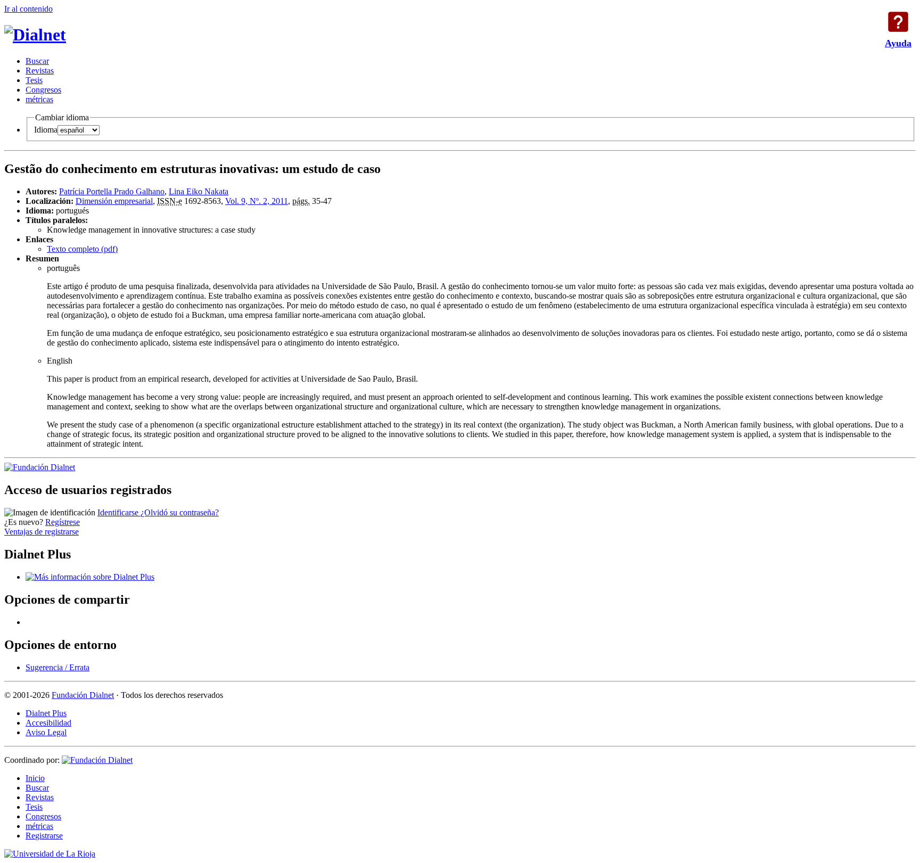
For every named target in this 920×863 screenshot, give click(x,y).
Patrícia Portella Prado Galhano (112, 191)
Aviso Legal (46, 732)
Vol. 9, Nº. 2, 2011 (256, 201)
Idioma (46, 129)
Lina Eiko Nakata (198, 191)
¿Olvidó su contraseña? (180, 512)
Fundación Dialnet (83, 695)
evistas (40, 70)
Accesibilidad (48, 722)
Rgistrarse (44, 835)
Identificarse (119, 512)
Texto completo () (82, 248)
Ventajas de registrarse (41, 531)
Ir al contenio (28, 8)
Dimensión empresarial (114, 201)
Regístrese (62, 522)
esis (34, 80)
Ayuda (898, 22)
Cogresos (43, 89)
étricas (39, 99)
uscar (37, 60)
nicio (35, 778)
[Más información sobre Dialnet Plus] (90, 576)
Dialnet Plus (46, 713)
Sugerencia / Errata (57, 667)
